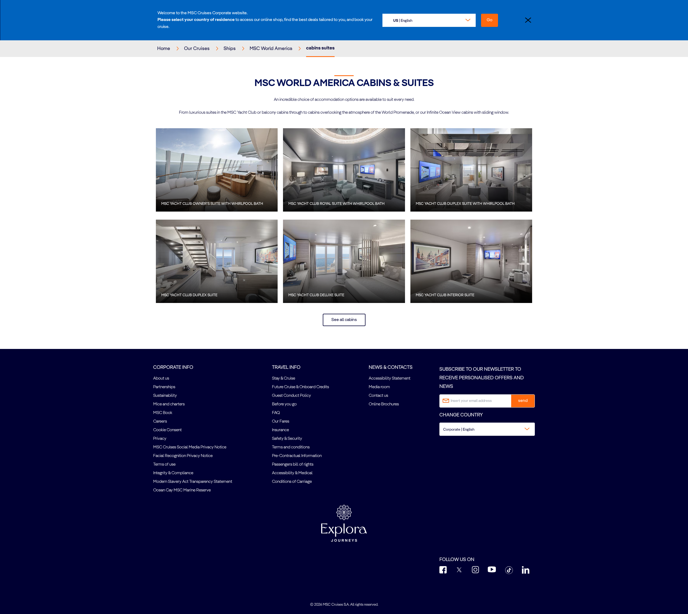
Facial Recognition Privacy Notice (183, 456)
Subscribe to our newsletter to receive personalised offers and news (481, 378)
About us (161, 378)
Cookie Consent (167, 430)
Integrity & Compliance (173, 473)
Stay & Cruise (283, 378)
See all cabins (344, 320)
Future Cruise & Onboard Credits (300, 387)
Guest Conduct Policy (291, 396)
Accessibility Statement (389, 378)
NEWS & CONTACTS (391, 367)
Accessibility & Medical (292, 473)
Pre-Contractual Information (297, 456)
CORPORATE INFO (173, 367)
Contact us (378, 396)
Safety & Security (287, 439)
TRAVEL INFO (286, 367)
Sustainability (165, 396)
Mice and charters (169, 404)
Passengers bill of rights (292, 464)
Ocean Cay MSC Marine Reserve (182, 490)
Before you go (284, 404)
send (523, 401)
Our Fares (280, 421)
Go (489, 20)
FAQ (276, 413)
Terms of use (164, 464)
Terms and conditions (291, 447)
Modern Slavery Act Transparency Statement (192, 482)
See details (216, 170)
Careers (160, 421)
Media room (379, 387)
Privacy (159, 439)
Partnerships (164, 387)
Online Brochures (384, 404)
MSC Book (162, 413)
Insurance (280, 430)
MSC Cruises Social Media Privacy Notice (189, 447)
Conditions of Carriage (292, 482)
